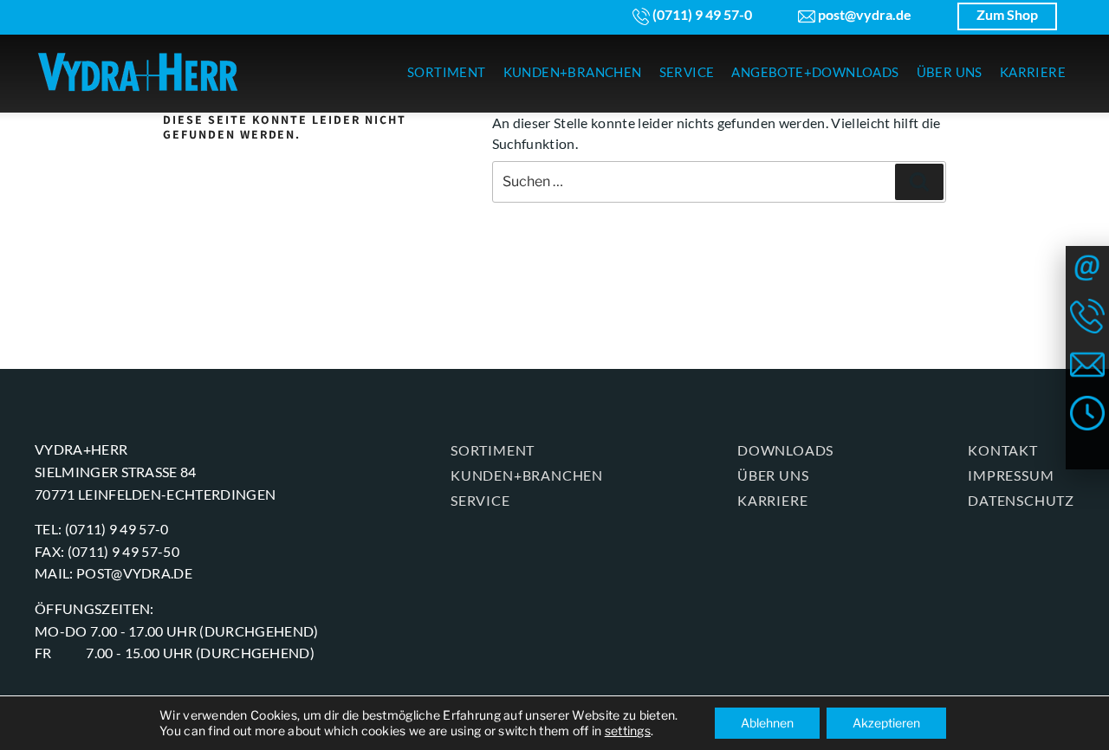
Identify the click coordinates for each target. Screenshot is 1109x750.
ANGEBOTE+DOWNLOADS (814, 72)
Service (480, 500)
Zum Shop (1007, 14)
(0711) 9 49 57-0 (701, 14)
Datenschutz (1021, 500)
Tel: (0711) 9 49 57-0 (102, 528)
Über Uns (772, 475)
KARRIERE (1033, 72)
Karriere (772, 500)
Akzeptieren (886, 722)
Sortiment (493, 450)
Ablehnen (767, 722)
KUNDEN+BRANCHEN (572, 72)
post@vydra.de (863, 14)
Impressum (1011, 475)
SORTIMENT (446, 72)
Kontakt (1003, 450)
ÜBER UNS (950, 72)
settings (628, 730)
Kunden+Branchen (527, 475)
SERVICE (687, 72)
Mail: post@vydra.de (113, 573)
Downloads (785, 450)
